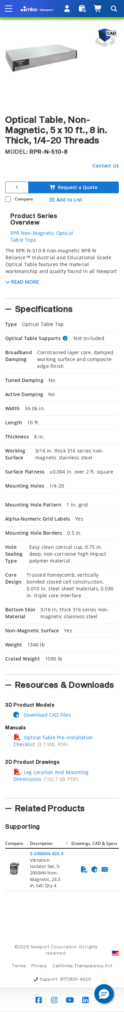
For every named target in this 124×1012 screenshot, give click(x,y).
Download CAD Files (46, 714)
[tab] (62, 271)
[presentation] (62, 506)
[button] (104, 993)
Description (41, 843)
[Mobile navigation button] (9, 8)
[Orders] (82, 8)
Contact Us (105, 165)
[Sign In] (67, 8)
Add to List (69, 199)
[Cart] (98, 8)
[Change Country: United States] (115, 953)
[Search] (114, 8)
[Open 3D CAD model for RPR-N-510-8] (105, 38)
